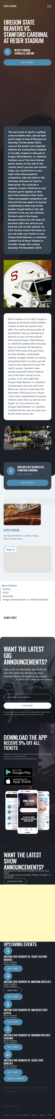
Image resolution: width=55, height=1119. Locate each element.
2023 (6, 592)
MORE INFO (12, 991)
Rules (5, 1115)
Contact (42, 1115)
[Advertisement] (27, 93)
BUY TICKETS (27, 483)
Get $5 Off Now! (15, 881)
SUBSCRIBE (27, 706)
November (8, 596)
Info (11, 1115)
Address (34, 1115)
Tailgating (26, 1115)
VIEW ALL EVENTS (15, 1079)
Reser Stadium (9, 585)
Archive (7, 589)
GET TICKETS (27, 63)
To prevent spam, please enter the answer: (33, 680)
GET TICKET (13, 969)
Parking (17, 1115)
